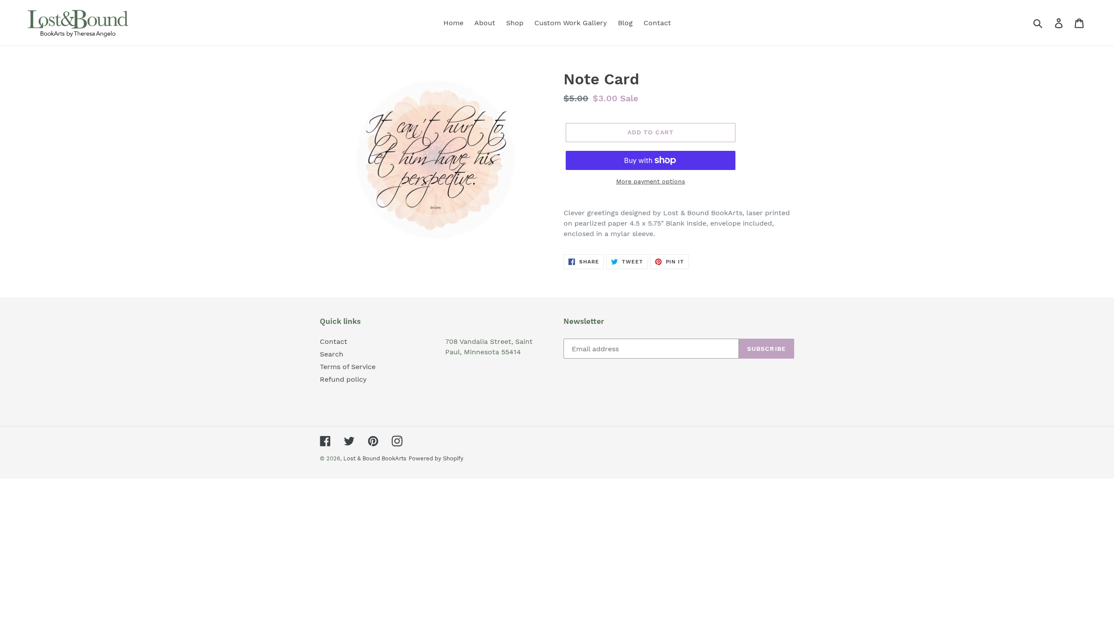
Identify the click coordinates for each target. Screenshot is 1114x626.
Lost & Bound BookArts (374, 458)
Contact (333, 341)
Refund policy (343, 379)
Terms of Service (348, 367)
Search (331, 354)
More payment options (650, 181)
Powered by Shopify (436, 458)
